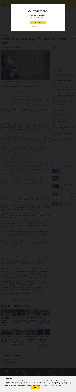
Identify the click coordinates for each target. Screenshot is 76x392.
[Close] (74, 379)
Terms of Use (58, 383)
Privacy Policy (64, 383)
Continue (36, 387)
